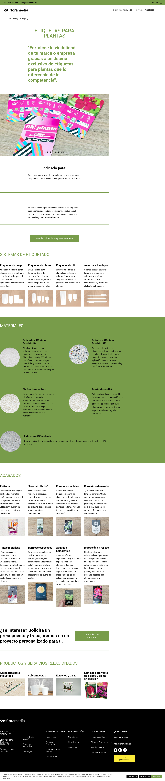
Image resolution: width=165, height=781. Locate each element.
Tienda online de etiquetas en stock (54, 238)
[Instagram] (125, 749)
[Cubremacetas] (40, 682)
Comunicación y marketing (7, 750)
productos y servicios (122, 10)
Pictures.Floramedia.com (102, 742)
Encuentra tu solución (28, 738)
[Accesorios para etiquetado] (12, 682)
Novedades (73, 737)
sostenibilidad (29, 400)
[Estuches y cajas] (68, 682)
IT (161, 2)
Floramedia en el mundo (52, 750)
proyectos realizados (145, 10)
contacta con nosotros (92, 635)
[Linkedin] (120, 749)
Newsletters (73, 742)
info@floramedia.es (29, 2)
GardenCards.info (98, 752)
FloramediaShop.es (99, 737)
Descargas (27, 751)
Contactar (72, 747)
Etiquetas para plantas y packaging (6, 742)
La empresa (50, 737)
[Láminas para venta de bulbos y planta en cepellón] (96, 684)
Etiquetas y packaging (18, 18)
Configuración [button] (132, 776)
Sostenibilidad (51, 756)
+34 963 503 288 (11, 2)
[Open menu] (159, 10)
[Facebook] (116, 749)
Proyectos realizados (27, 745)
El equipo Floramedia (50, 743)
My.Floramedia (97, 747)
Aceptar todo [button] (157, 776)
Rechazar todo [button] (145, 776)
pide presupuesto (124, 758)
